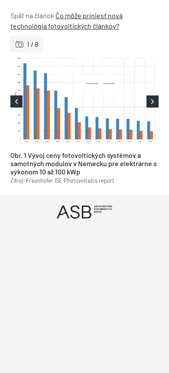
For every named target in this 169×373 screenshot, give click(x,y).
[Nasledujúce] (121, 101)
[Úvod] (84, 212)
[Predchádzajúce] (47, 101)
